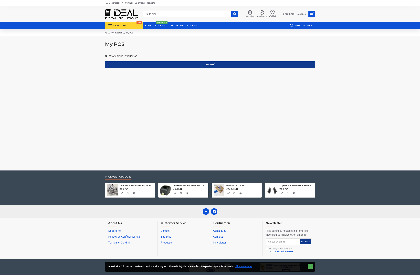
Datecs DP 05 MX (236, 185)
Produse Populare (118, 176)
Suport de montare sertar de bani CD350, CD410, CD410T (296, 185)
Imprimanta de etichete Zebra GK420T (190, 185)
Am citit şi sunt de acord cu (281, 250)
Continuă (210, 64)
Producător (116, 33)
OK (310, 266)
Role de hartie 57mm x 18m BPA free (136, 185)
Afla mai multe (243, 266)
